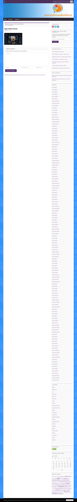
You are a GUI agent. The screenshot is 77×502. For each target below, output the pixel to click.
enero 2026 (54, 98)
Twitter (53, 437)
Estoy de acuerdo (69, 500)
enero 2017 (54, 297)
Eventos (53, 403)
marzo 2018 (54, 268)
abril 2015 (54, 341)
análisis (53, 476)
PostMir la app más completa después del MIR (60, 68)
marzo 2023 (54, 153)
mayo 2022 (54, 171)
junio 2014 (54, 361)
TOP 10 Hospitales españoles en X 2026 (59, 59)
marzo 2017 (54, 293)
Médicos (66, 486)
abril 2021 (54, 197)
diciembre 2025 (55, 101)
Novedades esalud (55, 421)
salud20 (68, 490)
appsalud (66, 478)
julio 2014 (54, 359)
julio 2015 (54, 334)
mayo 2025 (54, 112)
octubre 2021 (54, 187)
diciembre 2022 (55, 160)
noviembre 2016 (55, 302)
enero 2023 (54, 158)
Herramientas (54, 414)
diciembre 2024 (55, 119)
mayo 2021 (54, 194)
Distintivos (54, 396)
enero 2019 (54, 249)
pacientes (61, 488)
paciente (57, 488)
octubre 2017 (54, 279)
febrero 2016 (54, 320)
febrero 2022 (54, 178)
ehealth (66, 481)
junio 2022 (54, 169)
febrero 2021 (54, 201)
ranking (57, 490)
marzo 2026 (54, 94)
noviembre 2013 (55, 377)
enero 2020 (54, 226)
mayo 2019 (54, 240)
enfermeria (60, 483)
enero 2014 (54, 373)
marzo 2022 (54, 176)
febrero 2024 (54, 137)
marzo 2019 (54, 245)
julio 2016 (54, 309)
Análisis (53, 387)
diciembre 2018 (55, 252)
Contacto (17, 19)
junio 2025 (54, 110)
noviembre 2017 (55, 277)
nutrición (53, 488)
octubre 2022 (54, 165)
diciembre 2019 (55, 229)
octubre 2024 (54, 123)
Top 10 (66, 492)
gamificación (68, 485)
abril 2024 (54, 133)
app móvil (62, 478)
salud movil (54, 491)
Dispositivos (54, 394)
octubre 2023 (54, 144)
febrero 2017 (54, 295)
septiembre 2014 (55, 357)
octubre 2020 (54, 210)
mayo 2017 (54, 288)
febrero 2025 (54, 117)
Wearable (54, 439)
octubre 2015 (54, 329)
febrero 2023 (54, 155)
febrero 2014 (54, 370)
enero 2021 (54, 203)
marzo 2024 (54, 135)
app (52, 391)
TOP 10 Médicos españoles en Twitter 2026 (60, 54)
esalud (53, 400)
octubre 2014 (54, 354)
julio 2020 (54, 213)
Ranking (53, 428)
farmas (64, 485)
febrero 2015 (54, 345)
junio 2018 (54, 261)
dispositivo (62, 481)
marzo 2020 (54, 222)
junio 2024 (54, 128)
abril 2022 (54, 174)
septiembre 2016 (55, 306)
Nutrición (54, 423)
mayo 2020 (54, 217)
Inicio (5, 19)
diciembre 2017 (55, 274)
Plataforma (54, 426)
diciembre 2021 (55, 183)
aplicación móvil (54, 478)
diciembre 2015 (55, 325)
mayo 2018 (54, 263)
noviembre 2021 (55, 185)
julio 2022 (54, 167)
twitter (54, 493)
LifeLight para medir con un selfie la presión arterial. (61, 56)
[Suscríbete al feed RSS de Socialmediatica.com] (4, 1)
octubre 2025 (54, 105)
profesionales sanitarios (67, 488)
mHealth (53, 419)
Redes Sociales (55, 430)
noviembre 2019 (55, 231)
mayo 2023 (54, 149)
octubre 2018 (54, 256)
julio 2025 (54, 107)
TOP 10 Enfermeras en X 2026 (57, 51)
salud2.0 (53, 433)
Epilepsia (63, 483)
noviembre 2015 (55, 327)
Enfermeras (54, 398)
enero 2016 (54, 322)
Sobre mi (10, 19)
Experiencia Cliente (55, 405)
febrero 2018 (54, 270)
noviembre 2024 (55, 121)
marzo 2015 (54, 343)
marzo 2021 (54, 199)
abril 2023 (54, 151)
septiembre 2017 (55, 281)
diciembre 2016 (55, 300)
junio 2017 (54, 286)
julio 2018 (54, 258)
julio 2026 (54, 87)
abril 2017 (54, 290)
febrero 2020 (54, 224)
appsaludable (56, 480)
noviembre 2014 (55, 352)
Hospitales (54, 486)
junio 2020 (54, 215)
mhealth (61, 486)
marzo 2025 (54, 114)
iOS (57, 486)
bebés (61, 480)
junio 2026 (54, 89)
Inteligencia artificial (56, 416)
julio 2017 (54, 284)
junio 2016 (54, 311)
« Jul (62, 470)
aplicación (68, 476)
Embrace (69, 481)
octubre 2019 (54, 233)
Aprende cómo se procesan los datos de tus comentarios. (33, 74)
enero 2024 (54, 139)
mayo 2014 (54, 364)
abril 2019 (54, 242)
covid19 (58, 481)
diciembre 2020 (55, 206)
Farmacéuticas (59, 485)
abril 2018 (54, 265)
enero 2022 (54, 181)
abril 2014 (54, 366)
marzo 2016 (54, 318)
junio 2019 (54, 238)
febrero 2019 (54, 247)
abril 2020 (54, 219)
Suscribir (55, 41)
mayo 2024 (54, 130)
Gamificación (54, 412)
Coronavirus (54, 481)
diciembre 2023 (55, 142)
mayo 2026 (54, 91)
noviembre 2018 (55, 254)
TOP (62, 491)
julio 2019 (54, 235)
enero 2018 (54, 272)
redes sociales (62, 490)
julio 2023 (54, 146)
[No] (75, 500)
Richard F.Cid (7, 30)
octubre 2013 (54, 380)
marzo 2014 (54, 368)
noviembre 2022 (55, 162)
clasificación (66, 480)
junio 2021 (54, 192)
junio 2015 (54, 336)
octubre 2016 (54, 304)
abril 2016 (54, 316)
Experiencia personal (56, 407)
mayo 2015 (54, 338)
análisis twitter (57, 476)
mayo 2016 (54, 313)
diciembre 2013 (55, 375)
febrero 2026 (54, 96)
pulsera (53, 490)
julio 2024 (54, 126)
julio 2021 (54, 190)
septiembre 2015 (55, 332)
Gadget (53, 410)
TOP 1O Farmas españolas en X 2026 (59, 65)
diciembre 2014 (55, 350)
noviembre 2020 (55, 208)
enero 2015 (54, 348)
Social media (54, 435)
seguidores (59, 491)
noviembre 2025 (55, 103)
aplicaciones (54, 389)
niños (70, 486)
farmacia (53, 485)
